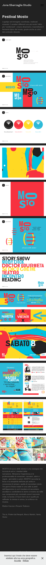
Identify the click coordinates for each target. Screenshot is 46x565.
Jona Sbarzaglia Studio (16, 5)
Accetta (17, 561)
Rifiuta (26, 561)
